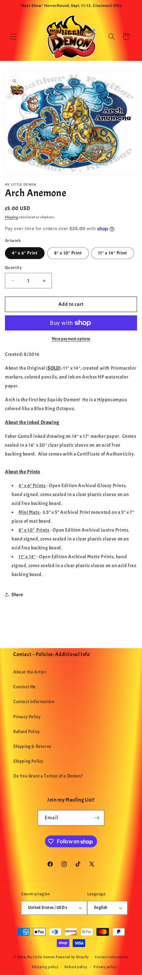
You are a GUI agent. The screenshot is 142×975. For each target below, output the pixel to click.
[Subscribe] (96, 818)
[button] (13, 36)
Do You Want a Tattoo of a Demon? (48, 776)
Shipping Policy (28, 761)
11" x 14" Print (112, 253)
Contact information (111, 957)
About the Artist (29, 672)
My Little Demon (41, 957)
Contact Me (24, 687)
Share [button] (17, 594)
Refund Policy (26, 731)
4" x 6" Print (25, 253)
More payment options (71, 338)
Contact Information (33, 701)
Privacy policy (105, 966)
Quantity (13, 267)
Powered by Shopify (72, 957)
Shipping (11, 217)
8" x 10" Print (68, 253)
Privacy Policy (27, 717)
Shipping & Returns (32, 746)
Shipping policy (45, 966)
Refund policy (75, 966)
